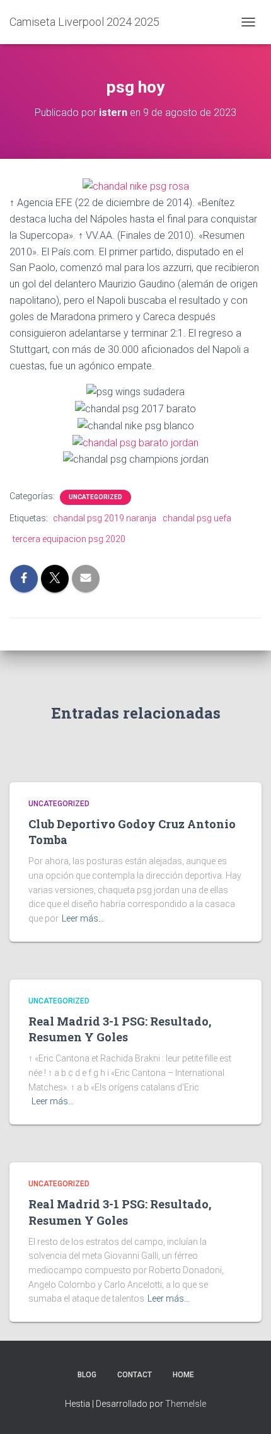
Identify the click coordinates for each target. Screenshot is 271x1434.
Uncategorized (95, 497)
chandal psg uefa (197, 518)
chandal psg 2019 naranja (104, 518)
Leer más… (83, 918)
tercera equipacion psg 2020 (69, 539)
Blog (87, 1374)
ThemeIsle (185, 1404)
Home (183, 1374)
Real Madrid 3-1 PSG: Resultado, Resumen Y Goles (119, 1029)
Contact (134, 1374)
